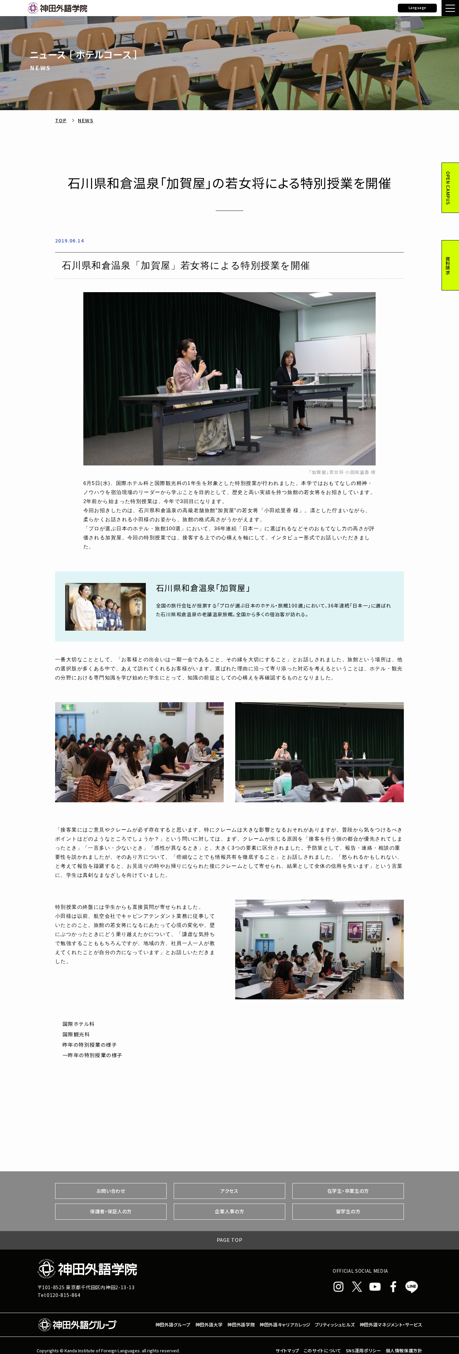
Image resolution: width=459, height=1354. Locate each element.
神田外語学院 (241, 1324)
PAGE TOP (230, 1239)
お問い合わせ (110, 1190)
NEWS (85, 120)
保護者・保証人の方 (111, 1211)
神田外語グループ (173, 1324)
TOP (61, 120)
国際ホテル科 (78, 1023)
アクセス (229, 1190)
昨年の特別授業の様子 (89, 1044)
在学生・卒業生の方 (348, 1190)
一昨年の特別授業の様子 (92, 1054)
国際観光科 (76, 1034)
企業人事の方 (229, 1211)
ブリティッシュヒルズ (335, 1324)
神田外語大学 (209, 1324)
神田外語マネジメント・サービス (391, 1324)
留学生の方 (348, 1211)
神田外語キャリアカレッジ (284, 1324)
